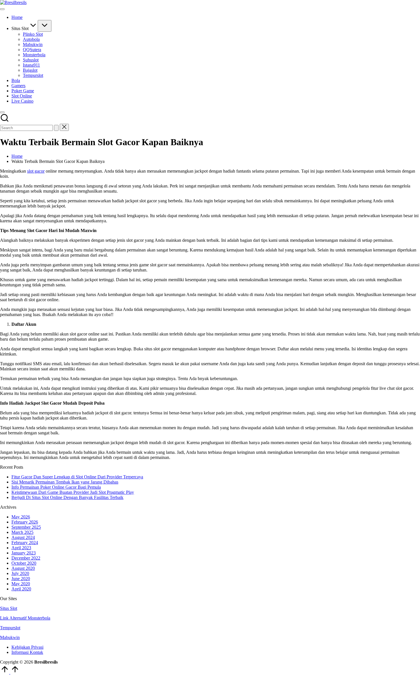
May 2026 (20, 516)
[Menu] (2, 9)
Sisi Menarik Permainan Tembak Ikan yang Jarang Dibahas (64, 482)
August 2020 (23, 568)
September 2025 (26, 527)
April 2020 (21, 588)
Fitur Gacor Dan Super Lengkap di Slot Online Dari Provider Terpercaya (77, 476)
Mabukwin (10, 637)
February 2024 (24, 542)
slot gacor (36, 171)
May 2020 (20, 583)
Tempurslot (10, 627)
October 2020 (23, 563)
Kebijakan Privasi (27, 647)
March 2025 (22, 532)
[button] (56, 128)
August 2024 (23, 537)
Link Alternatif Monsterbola (25, 618)
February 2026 (24, 522)
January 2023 (23, 552)
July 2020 (20, 573)
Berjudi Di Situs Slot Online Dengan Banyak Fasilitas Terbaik (67, 497)
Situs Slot (8, 608)
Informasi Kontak (27, 652)
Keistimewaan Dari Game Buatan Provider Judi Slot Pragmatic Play (72, 492)
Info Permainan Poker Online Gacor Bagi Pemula (56, 487)
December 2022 (25, 558)
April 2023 (21, 547)
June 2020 (20, 578)
